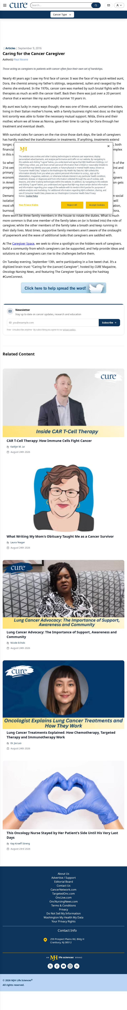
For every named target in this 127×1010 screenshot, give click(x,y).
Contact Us (63, 885)
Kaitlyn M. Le (17, 446)
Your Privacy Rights (64, 921)
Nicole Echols (17, 642)
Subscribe (107, 322)
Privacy (63, 909)
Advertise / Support (63, 877)
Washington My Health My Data (63, 917)
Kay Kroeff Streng (20, 843)
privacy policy (69, 329)
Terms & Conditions (63, 905)
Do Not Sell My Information (63, 913)
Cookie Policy (32, 196)
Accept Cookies (97, 205)
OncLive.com (64, 897)
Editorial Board (63, 881)
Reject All (72, 205)
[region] (63, 178)
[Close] (108, 146)
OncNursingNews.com (63, 901)
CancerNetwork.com (63, 889)
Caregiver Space (23, 243)
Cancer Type (60, 14)
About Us (63, 874)
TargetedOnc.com (63, 893)
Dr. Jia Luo (15, 743)
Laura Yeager (17, 542)
